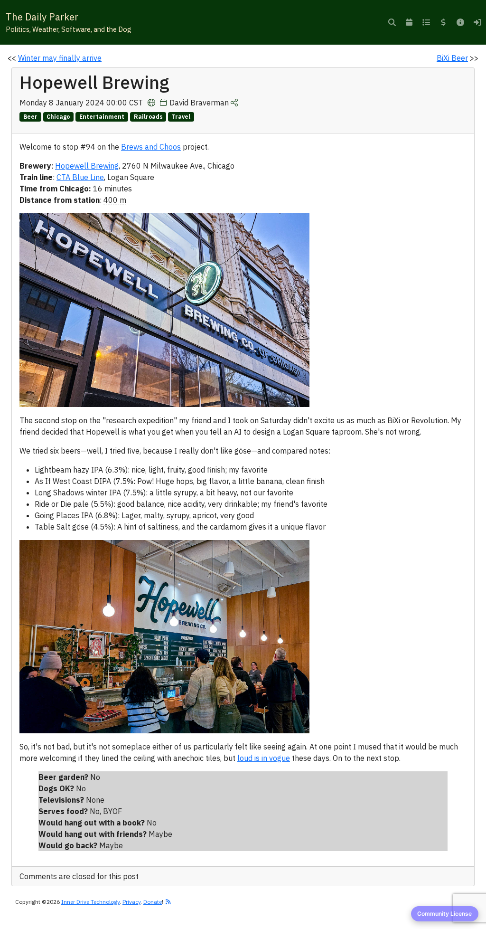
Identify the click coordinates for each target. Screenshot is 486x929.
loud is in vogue (263, 758)
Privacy (131, 901)
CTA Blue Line (80, 177)
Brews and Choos (151, 147)
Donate (152, 901)
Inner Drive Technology (90, 901)
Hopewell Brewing (87, 166)
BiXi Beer (452, 58)
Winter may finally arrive (60, 58)
